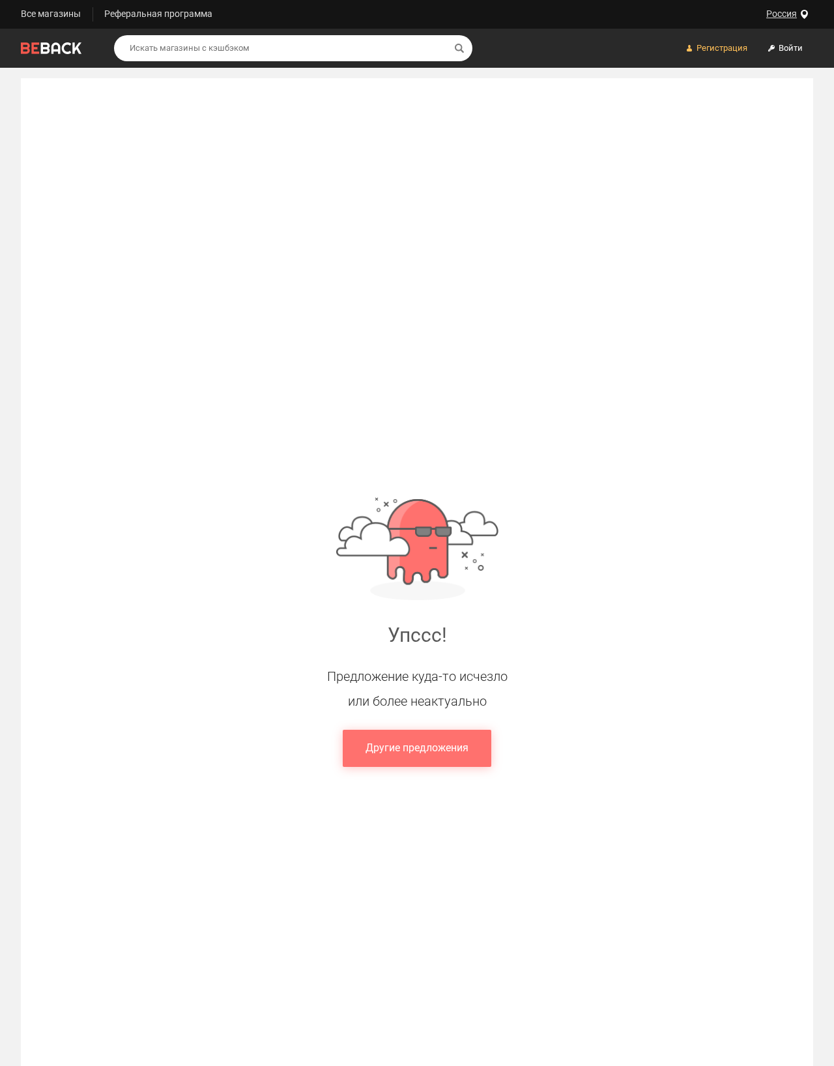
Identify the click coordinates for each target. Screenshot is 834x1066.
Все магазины (51, 13)
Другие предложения (417, 748)
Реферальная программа (158, 13)
